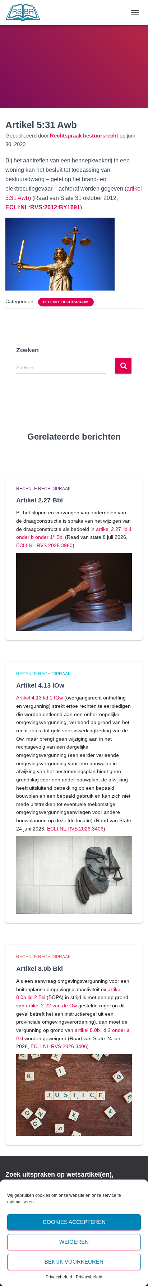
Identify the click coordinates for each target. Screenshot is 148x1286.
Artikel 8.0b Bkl (39, 968)
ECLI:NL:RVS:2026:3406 (75, 829)
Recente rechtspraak (66, 302)
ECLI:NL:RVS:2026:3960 (44, 545)
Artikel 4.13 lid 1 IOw (39, 698)
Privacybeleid (59, 1277)
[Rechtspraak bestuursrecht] (25, 13)
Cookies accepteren (74, 1222)
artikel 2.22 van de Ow (51, 1005)
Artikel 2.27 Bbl (39, 500)
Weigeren (74, 1242)
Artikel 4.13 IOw (40, 685)
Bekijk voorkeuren (74, 1262)
